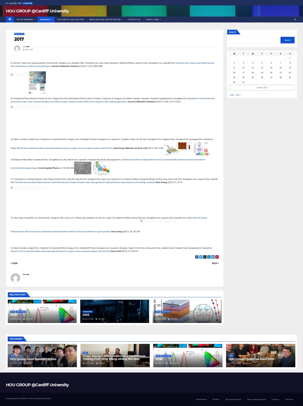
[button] (295, 19)
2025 (86, 314)
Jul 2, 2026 (89, 363)
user (27, 46)
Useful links (153, 19)
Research (45, 19)
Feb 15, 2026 (163, 363)
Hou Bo (28, 319)
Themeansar (46, 398)
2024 (158, 314)
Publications (19, 34)
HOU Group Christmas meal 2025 (251, 359)
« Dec (231, 95)
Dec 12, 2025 (235, 363)
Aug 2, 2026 (17, 363)
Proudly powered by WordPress (17, 398)
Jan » (238, 95)
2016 (214, 263)
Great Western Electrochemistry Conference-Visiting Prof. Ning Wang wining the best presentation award (114, 359)
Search (232, 32)
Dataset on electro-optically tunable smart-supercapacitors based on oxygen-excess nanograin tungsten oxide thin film (60, 251)
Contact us (134, 19)
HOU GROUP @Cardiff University (37, 11)
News (12, 311)
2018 (15, 263)
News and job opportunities (105, 19)
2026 (13, 314)
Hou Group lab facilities (70, 19)
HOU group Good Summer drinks (33, 359)
